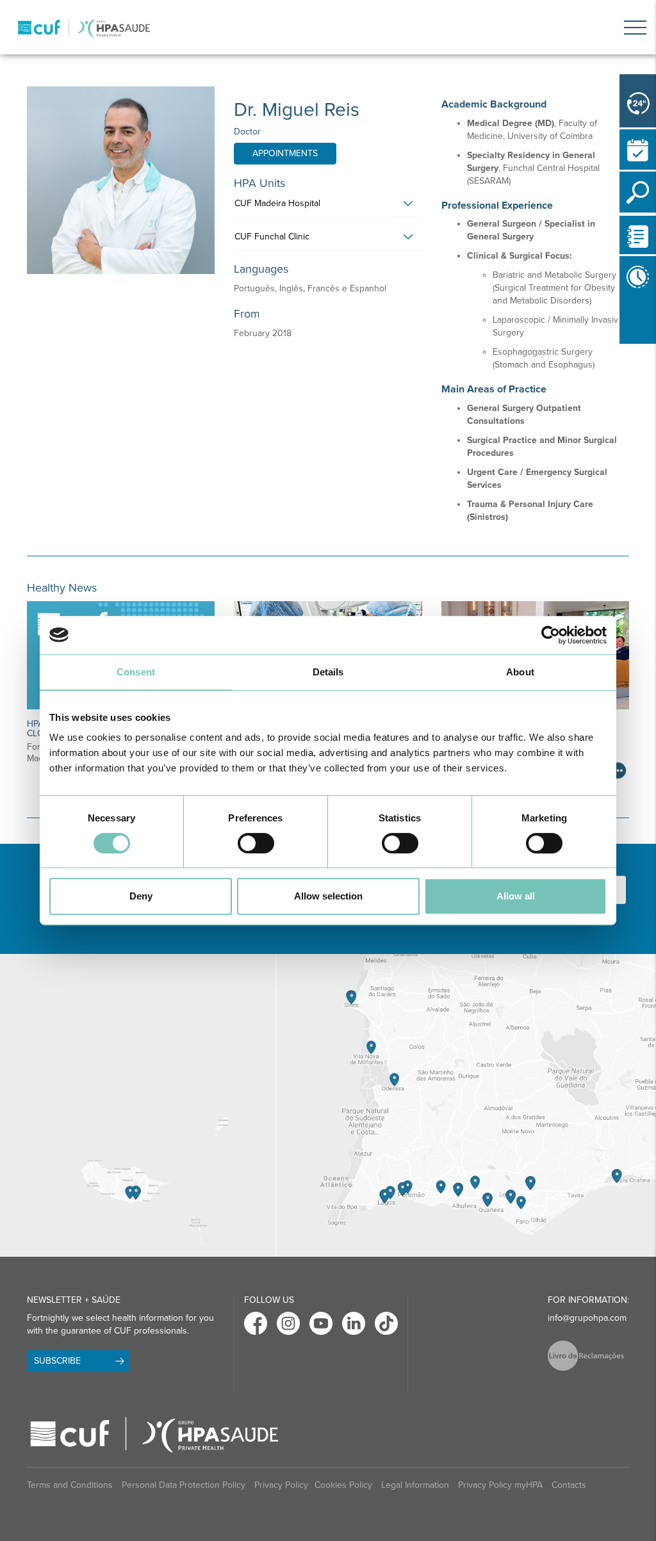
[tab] (327, 206)
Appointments (285, 153)
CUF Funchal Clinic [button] (271, 236)
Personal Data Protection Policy (183, 1485)
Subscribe (57, 1360)
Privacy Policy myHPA (500, 1485)
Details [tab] (328, 671)
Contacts (569, 1485)
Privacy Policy (281, 1485)
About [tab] (520, 671)
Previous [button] (622, 320)
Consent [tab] (136, 671)
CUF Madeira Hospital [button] (277, 203)
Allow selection (328, 896)
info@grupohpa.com (587, 1317)
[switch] (256, 843)
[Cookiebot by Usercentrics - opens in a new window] (551, 635)
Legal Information (415, 1485)
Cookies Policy (343, 1485)
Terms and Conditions (70, 1485)
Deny (140, 896)
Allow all (515, 896)
